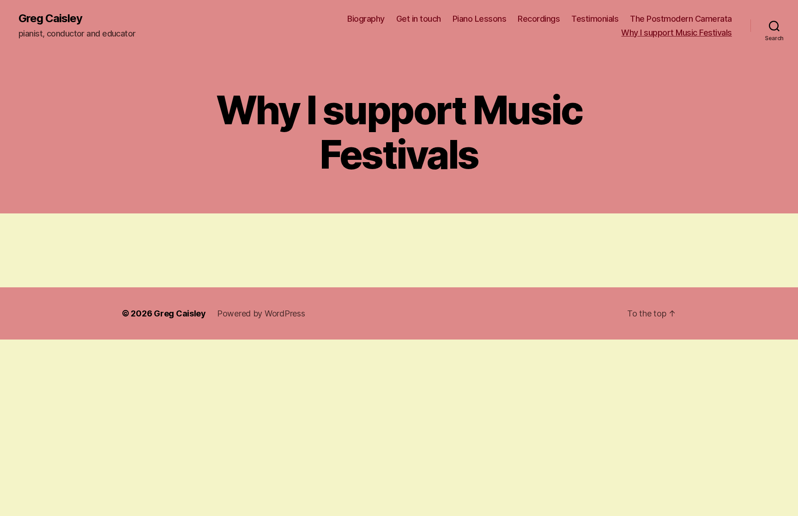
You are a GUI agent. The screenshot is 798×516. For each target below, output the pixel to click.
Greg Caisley (50, 18)
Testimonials (594, 19)
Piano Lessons (480, 19)
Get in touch (418, 19)
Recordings (539, 19)
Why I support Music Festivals (676, 32)
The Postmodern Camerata (681, 19)
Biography (366, 19)
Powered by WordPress (261, 313)
